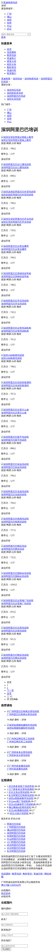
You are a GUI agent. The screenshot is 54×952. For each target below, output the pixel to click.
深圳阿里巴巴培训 (16, 96)
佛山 (9, 17)
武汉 (9, 29)
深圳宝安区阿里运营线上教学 (16, 140)
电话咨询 (5, 893)
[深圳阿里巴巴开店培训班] (15, 300)
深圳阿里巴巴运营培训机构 (15, 331)
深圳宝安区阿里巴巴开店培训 (16, 222)
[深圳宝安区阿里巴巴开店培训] (17, 219)
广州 (9, 14)
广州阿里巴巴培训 (16, 827)
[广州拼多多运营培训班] (19, 752)
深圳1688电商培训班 (11, 358)
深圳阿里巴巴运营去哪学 (13, 249)
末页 (9, 693)
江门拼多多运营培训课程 (22, 789)
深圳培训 (17, 78)
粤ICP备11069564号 (11, 885)
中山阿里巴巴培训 (16, 839)
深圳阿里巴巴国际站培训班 (15, 576)
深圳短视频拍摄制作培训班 (21, 728)
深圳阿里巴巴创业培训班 (13, 467)
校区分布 (11, 64)
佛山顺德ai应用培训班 (20, 807)
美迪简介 (11, 58)
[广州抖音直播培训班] (18, 766)
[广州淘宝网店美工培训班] (21, 738)
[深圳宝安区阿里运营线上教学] (17, 137)
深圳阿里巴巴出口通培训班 (15, 167)
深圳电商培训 (31, 78)
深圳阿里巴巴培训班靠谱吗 (15, 385)
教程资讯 (11, 67)
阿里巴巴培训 (14, 824)
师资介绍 (11, 61)
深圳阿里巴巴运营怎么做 (13, 413)
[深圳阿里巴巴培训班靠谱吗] (16, 382)
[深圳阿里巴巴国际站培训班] (16, 573)
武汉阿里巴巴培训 (16, 845)
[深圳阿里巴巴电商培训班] (15, 519)
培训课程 (11, 52)
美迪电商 (5, 78)
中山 (9, 26)
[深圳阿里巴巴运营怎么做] (15, 410)
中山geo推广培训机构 (20, 801)
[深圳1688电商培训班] (12, 355)
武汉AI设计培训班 (19, 813)
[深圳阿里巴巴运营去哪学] (15, 246)
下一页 (10, 690)
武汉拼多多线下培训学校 (22, 786)
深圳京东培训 (14, 99)
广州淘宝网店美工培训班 (19, 741)
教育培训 (11, 55)
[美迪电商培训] (9, 2)
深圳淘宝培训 (14, 90)
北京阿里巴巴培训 (16, 848)
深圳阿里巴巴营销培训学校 (15, 276)
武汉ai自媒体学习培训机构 (22, 804)
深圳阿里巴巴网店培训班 (13, 658)
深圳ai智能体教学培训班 (21, 798)
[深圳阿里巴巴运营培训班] (15, 628)
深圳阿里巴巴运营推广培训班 (16, 603)
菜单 (3, 37)
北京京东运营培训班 (19, 792)
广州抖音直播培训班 (17, 769)
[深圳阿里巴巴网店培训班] (15, 655)
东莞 (9, 23)
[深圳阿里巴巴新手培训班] (15, 437)
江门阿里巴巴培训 (16, 842)
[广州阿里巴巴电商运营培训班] (23, 711)
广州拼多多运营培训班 (18, 755)
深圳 (9, 20)
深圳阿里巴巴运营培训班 (13, 631)
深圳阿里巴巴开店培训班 (13, 304)
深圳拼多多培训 (15, 93)
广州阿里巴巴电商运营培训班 (22, 714)
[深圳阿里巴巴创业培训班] (15, 464)
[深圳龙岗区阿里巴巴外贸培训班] (18, 191)
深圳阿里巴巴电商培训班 (13, 522)
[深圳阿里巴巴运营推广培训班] (17, 600)
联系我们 (11, 73)
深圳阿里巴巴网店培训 (12, 549)
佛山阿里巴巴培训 (16, 830)
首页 (9, 49)
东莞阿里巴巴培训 (16, 836)
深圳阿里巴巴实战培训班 (13, 494)
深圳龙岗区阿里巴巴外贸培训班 (17, 194)
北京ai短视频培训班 (19, 810)
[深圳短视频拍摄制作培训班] (22, 725)
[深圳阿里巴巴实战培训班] (15, 491)
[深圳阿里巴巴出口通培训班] (16, 164)
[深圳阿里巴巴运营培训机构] (16, 328)
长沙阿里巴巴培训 (16, 851)
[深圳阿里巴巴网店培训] (13, 546)
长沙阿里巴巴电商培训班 (22, 795)
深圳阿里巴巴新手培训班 (13, 440)
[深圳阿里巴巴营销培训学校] (16, 273)
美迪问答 (11, 70)
